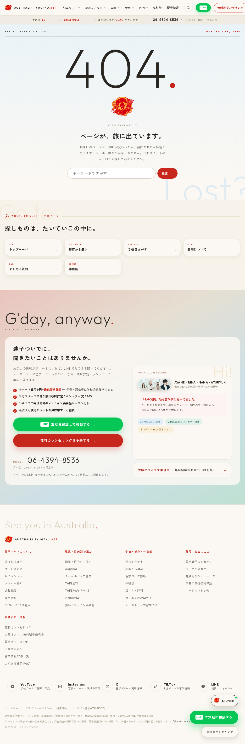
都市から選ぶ (134, 569)
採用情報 (11, 598)
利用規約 (61, 708)
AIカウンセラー (15, 576)
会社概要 (11, 590)
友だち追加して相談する (68, 424)
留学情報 (173, 7)
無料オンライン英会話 (80, 605)
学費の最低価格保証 (199, 583)
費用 (129, 8)
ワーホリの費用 (196, 569)
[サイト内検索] (188, 7)
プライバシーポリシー (38, 708)
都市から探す (95, 8)
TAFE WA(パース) (77, 590)
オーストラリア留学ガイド (143, 605)
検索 (167, 174)
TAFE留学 (72, 583)
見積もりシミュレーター (202, 576)
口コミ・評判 (134, 590)
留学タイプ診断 (135, 576)
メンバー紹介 (13, 583)
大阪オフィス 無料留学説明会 (24, 634)
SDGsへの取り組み (17, 605)
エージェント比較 (197, 590)
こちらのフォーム (56, 474)
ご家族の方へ (13, 649)
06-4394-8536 (53, 460)
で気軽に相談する (214, 717)
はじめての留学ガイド (140, 598)
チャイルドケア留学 (78, 576)
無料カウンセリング (18, 627)
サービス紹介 (13, 569)
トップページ (13, 708)
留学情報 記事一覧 (17, 656)
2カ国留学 (72, 598)
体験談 (157, 7)
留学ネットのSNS (16, 641)
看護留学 (71, 569)
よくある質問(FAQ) (17, 663)
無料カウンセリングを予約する (67, 440)
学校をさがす (134, 561)
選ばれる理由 (13, 561)
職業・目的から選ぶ (78, 561)
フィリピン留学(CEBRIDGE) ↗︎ (90, 708)
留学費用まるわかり (199, 561)
